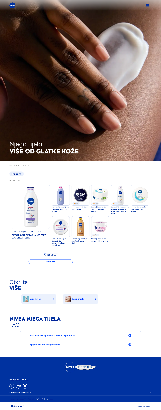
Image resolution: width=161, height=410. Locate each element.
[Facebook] (11, 386)
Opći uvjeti (39, 399)
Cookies (12, 399)
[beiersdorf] (17, 406)
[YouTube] (25, 386)
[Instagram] (18, 386)
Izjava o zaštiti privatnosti (25, 399)
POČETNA (13, 166)
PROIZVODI (24, 166)
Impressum (49, 399)
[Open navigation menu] (148, 5)
